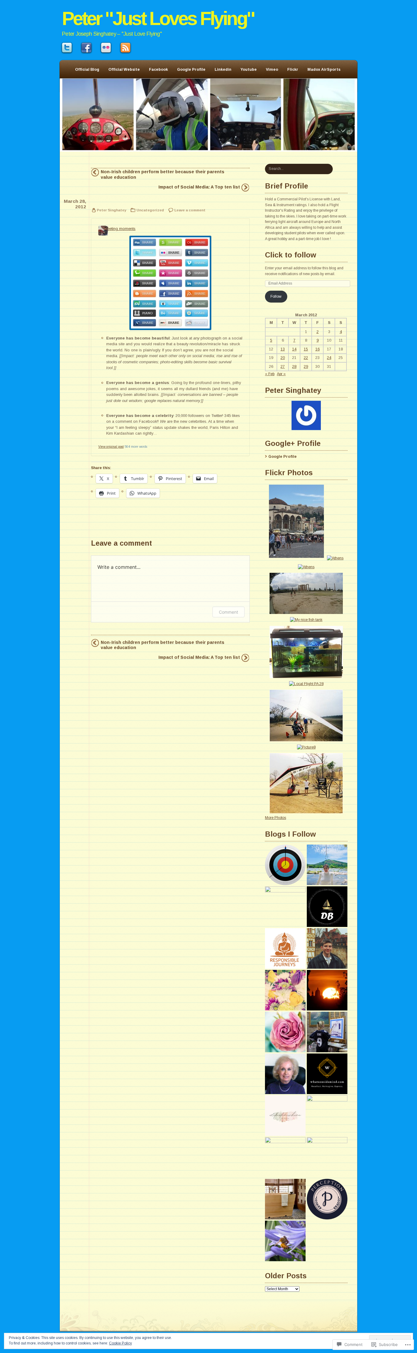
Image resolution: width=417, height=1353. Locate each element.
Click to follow (290, 255)
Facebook (158, 69)
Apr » (281, 374)
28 (294, 366)
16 (317, 349)
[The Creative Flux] (285, 1199)
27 (283, 366)
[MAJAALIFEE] (285, 990)
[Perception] (327, 1199)
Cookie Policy (120, 1343)
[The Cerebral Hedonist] (285, 906)
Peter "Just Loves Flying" (158, 18)
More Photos (275, 818)
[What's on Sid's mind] (327, 1073)
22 (306, 358)
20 (283, 358)
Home (208, 115)
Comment (228, 612)
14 (294, 349)
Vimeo (272, 69)
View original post (111, 446)
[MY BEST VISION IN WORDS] (327, 865)
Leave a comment (189, 210)
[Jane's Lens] (327, 1157)
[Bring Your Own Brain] (285, 865)
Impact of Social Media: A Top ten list (199, 187)
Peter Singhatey (111, 210)
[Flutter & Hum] (285, 1241)
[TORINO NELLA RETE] (327, 990)
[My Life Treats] (285, 1032)
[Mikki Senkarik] (327, 1032)
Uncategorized (150, 210)
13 (283, 349)
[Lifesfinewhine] (285, 1115)
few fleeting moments (117, 228)
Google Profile (191, 69)
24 (329, 358)
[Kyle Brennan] (327, 948)
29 (306, 366)
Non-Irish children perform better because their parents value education (162, 174)
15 (306, 349)
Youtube (249, 69)
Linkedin (223, 69)
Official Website (124, 69)
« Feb (269, 374)
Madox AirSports (323, 69)
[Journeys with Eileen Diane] (285, 1073)
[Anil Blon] (285, 948)
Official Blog (87, 69)
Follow (275, 296)
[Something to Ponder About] (285, 1157)
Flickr (292, 69)
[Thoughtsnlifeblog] (327, 1115)
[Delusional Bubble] (327, 906)
